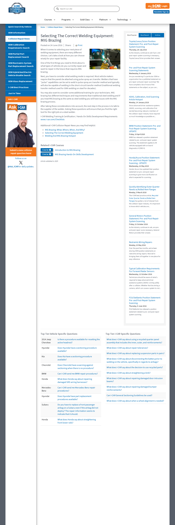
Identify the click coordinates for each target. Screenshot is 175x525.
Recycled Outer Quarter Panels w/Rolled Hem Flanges (143, 198)
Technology (122, 19)
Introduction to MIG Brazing (67, 150)
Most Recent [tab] (145, 35)
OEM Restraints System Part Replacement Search (20, 65)
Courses (48, 19)
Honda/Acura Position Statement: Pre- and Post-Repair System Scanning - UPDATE (144, 160)
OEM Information (16, 32)
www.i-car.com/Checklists (53, 119)
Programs (66, 19)
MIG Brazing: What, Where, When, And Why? (65, 129)
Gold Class (85, 19)
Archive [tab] (157, 35)
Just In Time (14, 93)
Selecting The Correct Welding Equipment (64, 132)
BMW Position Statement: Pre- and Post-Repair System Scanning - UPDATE (145, 129)
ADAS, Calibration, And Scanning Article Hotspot (144, 98)
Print (79, 45)
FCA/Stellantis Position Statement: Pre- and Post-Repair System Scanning (145, 300)
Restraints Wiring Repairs (140, 242)
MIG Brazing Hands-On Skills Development (74, 154)
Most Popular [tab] (132, 35)
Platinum (103, 19)
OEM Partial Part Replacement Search (18, 55)
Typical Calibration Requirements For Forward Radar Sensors (144, 270)
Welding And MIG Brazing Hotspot (60, 135)
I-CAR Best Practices (18, 87)
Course (45, 149)
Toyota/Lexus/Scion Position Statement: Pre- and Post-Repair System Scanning (144, 44)
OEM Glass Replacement (20, 81)
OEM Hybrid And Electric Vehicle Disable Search (20, 74)
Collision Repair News (19, 38)
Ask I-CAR (13, 99)
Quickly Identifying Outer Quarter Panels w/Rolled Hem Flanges (144, 188)
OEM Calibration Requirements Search (19, 46)
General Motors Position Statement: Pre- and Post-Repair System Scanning (144, 219)
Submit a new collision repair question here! (21, 152)
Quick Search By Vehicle (20, 26)
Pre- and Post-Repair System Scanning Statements (142, 69)
